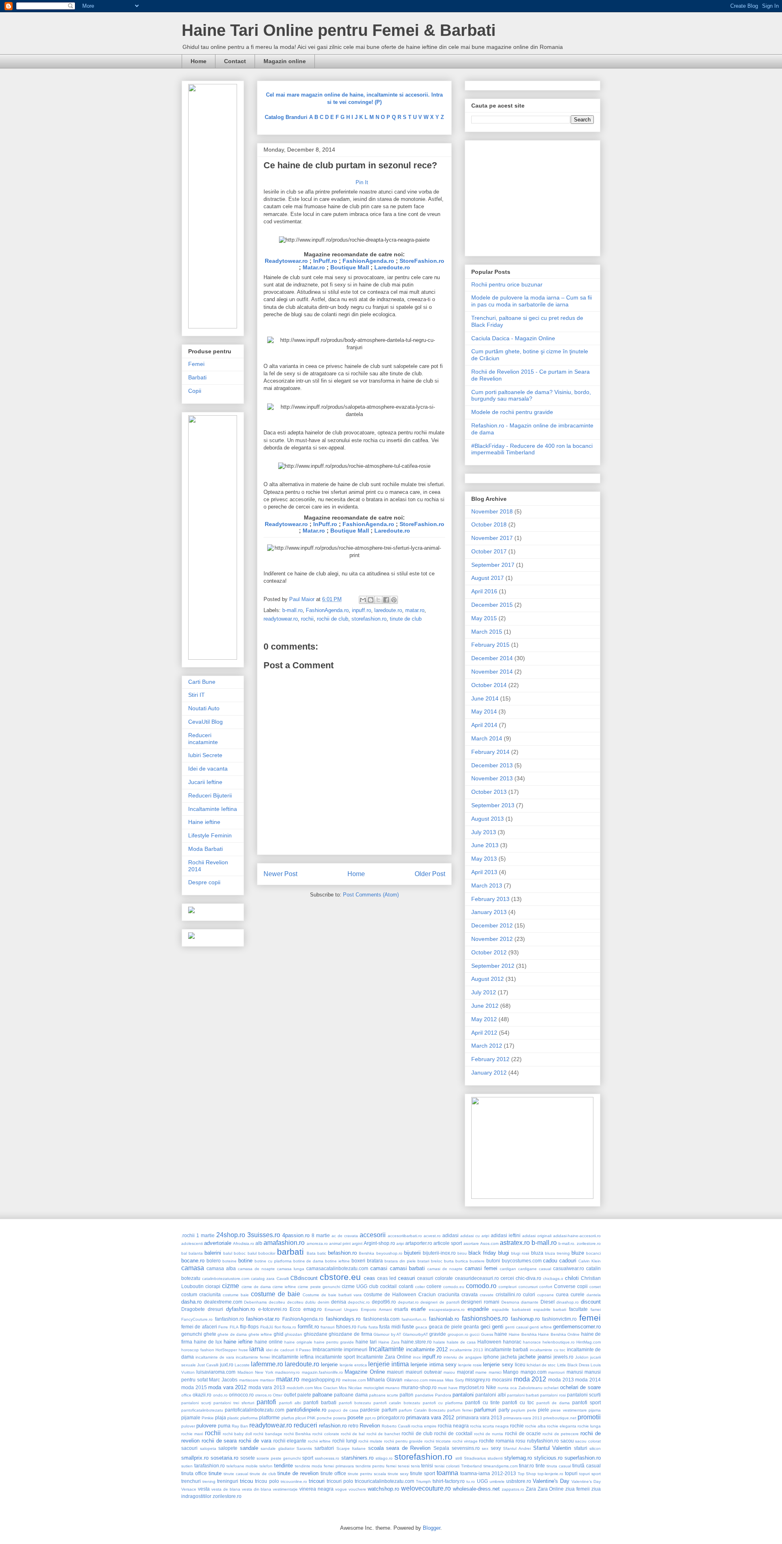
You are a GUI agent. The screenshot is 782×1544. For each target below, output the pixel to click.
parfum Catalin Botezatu (422, 1410)
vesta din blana (257, 1489)
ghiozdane (315, 1334)
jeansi (544, 1357)
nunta (503, 1387)
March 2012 (486, 1045)
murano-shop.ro (419, 1387)
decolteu (277, 1302)
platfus (287, 1418)
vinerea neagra (316, 1488)
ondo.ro (220, 1395)
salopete (227, 1448)
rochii (307, 619)
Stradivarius (475, 1458)
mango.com (534, 1371)
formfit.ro (308, 1327)
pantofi (266, 1402)
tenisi (427, 1465)
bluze (577, 1253)
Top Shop (527, 1473)
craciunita (448, 1294)
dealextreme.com (223, 1301)
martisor (267, 1380)
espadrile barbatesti (511, 1309)
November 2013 (492, 778)
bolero (213, 1260)
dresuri (215, 1309)
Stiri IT (196, 695)
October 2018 (489, 524)
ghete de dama (232, 1334)
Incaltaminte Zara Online (383, 1356)
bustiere (477, 1261)
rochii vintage (465, 1441)
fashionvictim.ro (559, 1319)
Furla (362, 1327)
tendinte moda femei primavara (324, 1466)
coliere (434, 1286)
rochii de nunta (488, 1434)
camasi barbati (407, 1268)
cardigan (508, 1268)
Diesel (547, 1301)
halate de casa (461, 1342)
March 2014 (486, 738)
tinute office (333, 1473)
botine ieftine (337, 1261)
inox (417, 1357)
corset (595, 1286)
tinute (215, 1473)
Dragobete (193, 1309)
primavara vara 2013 (479, 1417)
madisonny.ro (287, 1372)
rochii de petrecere (560, 1434)
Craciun (427, 1294)
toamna (447, 1472)
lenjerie (329, 1364)
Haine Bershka (523, 1334)
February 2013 (490, 899)
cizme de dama (256, 1286)
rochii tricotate (437, 1441)
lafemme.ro (267, 1364)
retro (353, 1425)
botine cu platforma (273, 1261)
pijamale (190, 1417)
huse (243, 1350)
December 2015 (492, 604)
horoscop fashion (197, 1350)
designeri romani (480, 1301)
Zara (531, 1488)
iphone (491, 1356)
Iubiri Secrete (205, 755)
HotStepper (226, 1350)
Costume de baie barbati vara (332, 1295)
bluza (537, 1252)
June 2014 (485, 698)
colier (420, 1286)
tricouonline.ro (294, 1481)
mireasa (436, 1380)
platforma (249, 1418)
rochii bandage (267, 1434)
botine (245, 1261)
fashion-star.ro (262, 1319)
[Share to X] (378, 600)
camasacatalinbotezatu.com (337, 1268)
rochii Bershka (297, 1434)
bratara (375, 1260)
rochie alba (535, 1426)
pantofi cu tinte (482, 1402)
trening (208, 1481)
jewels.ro (563, 1356)
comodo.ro (481, 1285)
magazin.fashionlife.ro (322, 1372)
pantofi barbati (319, 1402)
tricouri (317, 1481)
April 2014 (484, 725)
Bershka (366, 1253)
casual (545, 1268)
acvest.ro (432, 1235)
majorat (465, 1371)
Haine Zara (389, 1342)
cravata (469, 1294)
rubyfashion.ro (543, 1440)
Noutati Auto (204, 708)
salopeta (208, 1448)
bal (184, 1253)
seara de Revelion (408, 1448)
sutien (187, 1466)
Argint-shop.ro (379, 1243)
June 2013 (485, 845)
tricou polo (267, 1481)
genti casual (516, 1327)
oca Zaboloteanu (526, 1387)
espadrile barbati (550, 1309)
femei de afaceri (199, 1326)
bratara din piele (400, 1261)
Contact (235, 61)
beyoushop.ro (389, 1253)
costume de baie (275, 1294)
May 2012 (484, 1019)
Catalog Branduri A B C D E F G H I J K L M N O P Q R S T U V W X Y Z (354, 117)
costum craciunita (201, 1294)
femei (590, 1317)
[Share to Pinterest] (394, 600)
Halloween (489, 1341)
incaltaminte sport (335, 1356)
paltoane (322, 1395)
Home (198, 61)
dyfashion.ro (240, 1309)
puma (224, 1425)
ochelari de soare (580, 1387)
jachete (527, 1357)
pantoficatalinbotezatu (202, 1410)
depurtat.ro (408, 1302)
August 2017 (487, 578)
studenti (495, 1458)
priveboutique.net (559, 1418)
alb (258, 1243)
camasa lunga (290, 1268)
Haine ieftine (204, 822)
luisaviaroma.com (215, 1371)
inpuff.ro (361, 610)
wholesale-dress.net (476, 1489)
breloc (436, 1261)
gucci (474, 1334)
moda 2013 (561, 1379)
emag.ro (312, 1309)
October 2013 (489, 792)
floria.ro (289, 1327)
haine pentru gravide (334, 1342)
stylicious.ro (548, 1458)
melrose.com (354, 1380)
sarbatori (324, 1448)
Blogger (431, 1528)
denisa (338, 1301)
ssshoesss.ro (327, 1458)
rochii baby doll (237, 1434)
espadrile (478, 1309)
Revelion (370, 1426)
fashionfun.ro (414, 1319)
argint (357, 1243)
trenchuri (191, 1481)
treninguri (227, 1481)
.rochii (188, 1235)
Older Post (430, 873)
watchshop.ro (383, 1489)
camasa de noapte (256, 1268)
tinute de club (406, 619)
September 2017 (492, 565)
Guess (487, 1334)
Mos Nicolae (350, 1387)
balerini (212, 1253)
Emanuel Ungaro (341, 1309)
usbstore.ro (518, 1481)
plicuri (300, 1418)
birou (462, 1253)
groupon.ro (458, 1334)
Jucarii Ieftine (205, 782)
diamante (529, 1302)
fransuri (327, 1327)
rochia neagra (453, 1425)
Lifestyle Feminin (210, 835)
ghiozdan (293, 1334)
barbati (290, 1251)
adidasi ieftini (506, 1235)
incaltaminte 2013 (466, 1350)
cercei (507, 1278)
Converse (565, 1286)
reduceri (305, 1425)
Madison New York (255, 1372)
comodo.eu (453, 1286)
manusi (575, 1371)
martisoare (249, 1380)
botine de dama (308, 1261)
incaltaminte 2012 (427, 1349)
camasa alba (221, 1268)
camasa (192, 1267)
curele (577, 1294)
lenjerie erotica (353, 1365)
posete (355, 1417)
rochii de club (332, 619)
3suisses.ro (263, 1234)
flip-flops (249, 1326)
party (504, 1409)
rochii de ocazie (523, 1433)
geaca (421, 1327)
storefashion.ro (369, 619)
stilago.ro (384, 1458)
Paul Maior (302, 599)
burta (449, 1261)
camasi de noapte (445, 1268)
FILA (234, 1327)
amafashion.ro (284, 1242)
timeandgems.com (500, 1466)
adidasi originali (536, 1235)
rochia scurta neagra (489, 1426)
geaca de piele (445, 1326)
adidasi (450, 1235)
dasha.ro (191, 1302)
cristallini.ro (508, 1294)
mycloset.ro (471, 1387)
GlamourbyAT (415, 1334)
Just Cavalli (207, 1365)
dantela (593, 1295)
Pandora (443, 1395)
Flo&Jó (266, 1327)
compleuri (507, 1286)
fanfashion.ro (229, 1319)
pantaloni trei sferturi (233, 1403)
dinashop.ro (567, 1302)
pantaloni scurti (584, 1394)
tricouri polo (340, 1481)
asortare (471, 1243)
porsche (324, 1418)
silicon (595, 1448)
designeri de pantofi (439, 1302)
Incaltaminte (386, 1349)
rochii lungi (344, 1440)
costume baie (236, 1295)
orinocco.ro (241, 1394)
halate (439, 1342)
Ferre (223, 1327)
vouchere (357, 1489)
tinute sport (422, 1473)
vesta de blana (225, 1489)
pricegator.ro (391, 1417)
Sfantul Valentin (552, 1448)
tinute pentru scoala (367, 1473)
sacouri (189, 1448)
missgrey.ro (477, 1379)
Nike (491, 1387)
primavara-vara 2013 (522, 1418)
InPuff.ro (325, 261)
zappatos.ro (513, 1489)
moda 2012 (530, 1379)
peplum (518, 1410)
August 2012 (487, 979)
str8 (458, 1458)
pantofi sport (586, 1402)
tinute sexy (398, 1473)
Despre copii (204, 882)
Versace (188, 1489)
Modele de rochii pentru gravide (512, 412)
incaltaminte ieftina (293, 1356)
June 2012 (485, 1005)
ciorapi (212, 1286)
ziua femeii (577, 1488)
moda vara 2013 (266, 1387)
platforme (269, 1417)
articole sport (447, 1243)
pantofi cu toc (518, 1402)
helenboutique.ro (559, 1342)
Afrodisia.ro (243, 1243)
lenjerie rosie (470, 1365)
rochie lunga (589, 1426)
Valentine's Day (551, 1481)
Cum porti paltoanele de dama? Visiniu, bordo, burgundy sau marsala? (531, 395)
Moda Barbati (205, 849)
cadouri (567, 1261)
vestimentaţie (285, 1489)
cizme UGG (354, 1286)
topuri (571, 1473)
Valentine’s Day (586, 1481)
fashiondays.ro (343, 1319)
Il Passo (303, 1350)
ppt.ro (370, 1418)
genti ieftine (540, 1327)
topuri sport (590, 1473)
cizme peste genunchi (319, 1286)
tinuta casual (559, 1466)
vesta (204, 1488)
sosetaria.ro (224, 1458)
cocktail (388, 1286)
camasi (378, 1268)
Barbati (197, 377)
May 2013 (484, 858)
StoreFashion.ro (422, 261)
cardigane (527, 1268)
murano (392, 1387)
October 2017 (489, 551)
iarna (256, 1349)
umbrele (497, 1481)
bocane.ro (192, 1261)
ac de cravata (345, 1235)
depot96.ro (384, 1301)
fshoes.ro (346, 1326)
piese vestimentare (568, 1410)
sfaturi (580, 1448)
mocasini (502, 1379)
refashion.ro (333, 1426)
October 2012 (489, 952)
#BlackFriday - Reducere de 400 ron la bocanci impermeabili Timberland (532, 449)
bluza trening (557, 1253)
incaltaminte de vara (215, 1357)
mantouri (556, 1372)
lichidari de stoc (541, 1365)
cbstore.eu (340, 1277)
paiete (304, 1394)
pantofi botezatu (355, 1403)
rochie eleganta (561, 1426)
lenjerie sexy (498, 1364)
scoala (376, 1448)
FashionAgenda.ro (368, 261)
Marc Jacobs (223, 1379)
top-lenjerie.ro (550, 1473)
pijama (595, 1410)
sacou (567, 1440)
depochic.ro (359, 1302)
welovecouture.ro (426, 1488)
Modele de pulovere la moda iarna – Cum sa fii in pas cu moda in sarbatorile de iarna (531, 301)
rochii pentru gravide (403, 1441)
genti (497, 1327)
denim (323, 1302)
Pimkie (208, 1418)
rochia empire (424, 1426)
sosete (247, 1457)
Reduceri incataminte (203, 738)
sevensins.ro (466, 1448)
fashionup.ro (525, 1319)
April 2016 (484, 591)
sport (307, 1457)
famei (596, 1309)
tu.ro (470, 1481)
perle (531, 1410)
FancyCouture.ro (197, 1319)
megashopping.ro (320, 1379)
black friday (482, 1253)
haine (500, 1334)
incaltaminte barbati (507, 1349)
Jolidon (582, 1357)
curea (562, 1294)
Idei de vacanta (208, 768)
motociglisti (374, 1387)
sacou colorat (588, 1441)
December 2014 (492, 658)
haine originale (298, 1342)
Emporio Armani (376, 1309)
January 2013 (489, 912)
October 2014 (489, 685)
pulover (188, 1426)
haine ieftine (238, 1342)
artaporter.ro (418, 1243)
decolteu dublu (301, 1302)
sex (485, 1448)
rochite (486, 1440)
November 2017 (492, 538)
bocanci (593, 1253)
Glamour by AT (387, 1334)
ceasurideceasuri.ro (477, 1278)
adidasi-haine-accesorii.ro (577, 1235)
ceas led (386, 1278)
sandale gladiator (277, 1448)
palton (406, 1394)
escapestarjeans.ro (447, 1309)
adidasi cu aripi (474, 1235)
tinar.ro (526, 1465)
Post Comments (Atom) (371, 895)
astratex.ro (515, 1242)
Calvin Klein (589, 1261)
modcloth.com (300, 1387)
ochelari (551, 1387)
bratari (423, 1261)
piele (543, 1409)
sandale (249, 1448)
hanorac (512, 1341)
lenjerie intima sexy (433, 1364)
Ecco (295, 1309)
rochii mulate (370, 1441)
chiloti (572, 1278)
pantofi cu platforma (443, 1403)
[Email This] (363, 600)
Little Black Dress (573, 1365)
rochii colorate (325, 1434)
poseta (339, 1418)
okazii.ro (202, 1394)
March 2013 (486, 885)
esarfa (401, 1309)
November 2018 (492, 511)
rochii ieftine (319, 1441)
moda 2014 (588, 1379)
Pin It (362, 182)
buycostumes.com (522, 1260)
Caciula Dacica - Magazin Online (513, 338)
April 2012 (484, 1032)
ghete (210, 1334)
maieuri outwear (424, 1371)
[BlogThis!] (371, 600)
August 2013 (487, 818)
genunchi (191, 1334)
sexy (496, 1448)
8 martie (321, 1235)
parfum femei (459, 1410)
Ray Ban (240, 1426)
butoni (493, 1260)
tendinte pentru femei (376, 1466)
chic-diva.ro (528, 1278)
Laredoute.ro (392, 267)
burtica (461, 1261)
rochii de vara (255, 1441)
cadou (550, 1261)
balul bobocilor (261, 1253)
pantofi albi (290, 1403)
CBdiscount (304, 1278)
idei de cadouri (280, 1350)
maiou (449, 1372)
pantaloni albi (490, 1394)
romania (505, 1440)
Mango (510, 1371)
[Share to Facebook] (386, 600)
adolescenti (192, 1243)
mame (481, 1372)
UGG (482, 1481)
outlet (290, 1394)
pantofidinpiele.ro (306, 1410)
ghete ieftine (260, 1334)
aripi (400, 1243)
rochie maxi (192, 1434)
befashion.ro (342, 1253)
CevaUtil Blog (205, 721)
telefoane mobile (242, 1466)
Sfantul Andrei (517, 1448)
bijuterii (412, 1253)
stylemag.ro (518, 1458)
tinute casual (236, 1473)
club (373, 1286)
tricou (246, 1481)
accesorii (373, 1234)
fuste (408, 1327)
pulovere (206, 1426)
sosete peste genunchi (279, 1458)
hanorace (532, 1342)
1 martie (205, 1235)
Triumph (423, 1481)
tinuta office (194, 1473)
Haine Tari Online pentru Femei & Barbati (339, 30)
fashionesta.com (381, 1319)
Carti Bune (201, 681)
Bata (311, 1253)
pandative (424, 1395)
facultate (578, 1309)
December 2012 (492, 925)
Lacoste (242, 1365)
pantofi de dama (553, 1403)
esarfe (418, 1309)
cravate (487, 1295)
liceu (520, 1364)
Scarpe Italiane (351, 1448)
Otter (277, 1395)
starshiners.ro (357, 1458)
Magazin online (285, 61)
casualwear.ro (568, 1268)
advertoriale (217, 1243)
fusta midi (389, 1326)
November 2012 (492, 939)
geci (485, 1327)
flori (278, 1327)
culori (529, 1294)
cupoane (545, 1295)
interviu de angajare (463, 1357)
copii (582, 1286)
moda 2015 (194, 1387)
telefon (265, 1466)
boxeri (358, 1260)
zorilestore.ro (227, 1496)
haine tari (366, 1341)
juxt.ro (226, 1364)
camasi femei (481, 1268)
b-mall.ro (292, 610)
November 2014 (492, 671)
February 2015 (490, 644)
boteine (229, 1261)
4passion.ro (296, 1235)
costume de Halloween (390, 1294)
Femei (196, 364)
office (186, 1395)
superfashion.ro (583, 1458)
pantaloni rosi (552, 1395)
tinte (540, 1465)
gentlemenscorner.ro (577, 1327)
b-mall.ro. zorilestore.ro (579, 1243)
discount (591, 1302)
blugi (503, 1253)
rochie (517, 1425)
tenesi (403, 1466)
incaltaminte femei (253, 1357)
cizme (230, 1285)
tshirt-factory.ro (449, 1481)
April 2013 (484, 872)
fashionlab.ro (444, 1319)
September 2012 (492, 966)
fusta (373, 1327)
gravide (437, 1334)
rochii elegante (290, 1440)
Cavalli (283, 1278)
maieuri (395, 1371)
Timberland (471, 1466)
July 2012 (483, 992)
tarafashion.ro (209, 1465)
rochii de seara (219, 1441)
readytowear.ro (281, 619)
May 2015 (484, 618)
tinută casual (586, 1465)
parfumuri (485, 1410)
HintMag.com (588, 1342)
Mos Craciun (326, 1387)
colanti (406, 1286)
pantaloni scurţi (196, 1403)
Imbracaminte (327, 1349)
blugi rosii (520, 1253)
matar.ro (414, 610)
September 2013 (492, 805)
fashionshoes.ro (485, 1318)
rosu (520, 1440)
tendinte (283, 1466)
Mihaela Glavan (384, 1379)
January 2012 (489, 1072)
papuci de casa (343, 1410)
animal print (340, 1243)
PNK (311, 1418)
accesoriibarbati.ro (405, 1235)
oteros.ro (263, 1395)
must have (448, 1387)
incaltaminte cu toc (547, 1350)
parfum (389, 1409)
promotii (589, 1417)
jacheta (509, 1356)
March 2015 (486, 631)
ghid (278, 1334)
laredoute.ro (388, 610)
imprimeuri (355, 1349)
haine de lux (208, 1341)
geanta (471, 1326)
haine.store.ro (416, 1341)
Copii (194, 391)
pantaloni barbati (523, 1395)
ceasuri (406, 1278)
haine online (269, 1341)
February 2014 (490, 752)
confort (545, 1286)
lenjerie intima (388, 1364)
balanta (196, 1253)
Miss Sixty (454, 1380)
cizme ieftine (284, 1286)
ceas (369, 1278)
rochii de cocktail (453, 1433)
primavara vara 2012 (430, 1417)
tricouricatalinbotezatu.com (384, 1481)
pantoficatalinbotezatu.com (254, 1409)
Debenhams (255, 1302)
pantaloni (463, 1395)
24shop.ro (230, 1234)
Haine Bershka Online (559, 1334)
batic (321, 1253)
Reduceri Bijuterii (210, 795)
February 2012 (490, 1059)
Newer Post (280, 873)
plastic (233, 1418)
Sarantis (304, 1448)
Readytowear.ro (286, 261)
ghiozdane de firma (350, 1334)
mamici (495, 1372)
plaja (220, 1417)
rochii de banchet (383, 1434)
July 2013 (483, 832)
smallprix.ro (195, 1458)
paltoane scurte (383, 1395)
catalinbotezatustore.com (225, 1278)
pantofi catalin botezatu (396, 1403)
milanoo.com (416, 1380)
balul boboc (234, 1253)
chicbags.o (553, 1278)
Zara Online (551, 1488)
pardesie (370, 1409)
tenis (415, 1466)
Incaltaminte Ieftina (212, 809)
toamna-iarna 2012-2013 (488, 1473)
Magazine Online (364, 1372)
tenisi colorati (447, 1466)
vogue (341, 1489)
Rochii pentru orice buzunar (507, 284)
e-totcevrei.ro (272, 1309)
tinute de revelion (298, 1473)
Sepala (441, 1448)
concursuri (528, 1286)
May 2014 (484, 711)
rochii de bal (353, 1434)
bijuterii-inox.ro (439, 1252)
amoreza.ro (317, 1243)
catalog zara (263, 1278)
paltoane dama (350, 1394)
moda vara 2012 (227, 1387)
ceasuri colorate (435, 1278)
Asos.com (489, 1243)
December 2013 (492, 765)
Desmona (510, 1302)
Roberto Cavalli (396, 1426)
